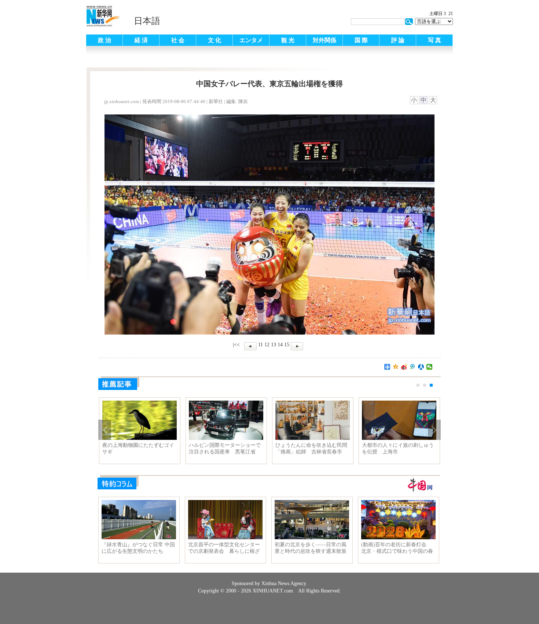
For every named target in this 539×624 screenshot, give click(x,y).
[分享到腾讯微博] (413, 367)
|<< (236, 344)
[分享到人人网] (421, 367)
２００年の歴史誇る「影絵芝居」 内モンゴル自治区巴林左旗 (138, 448)
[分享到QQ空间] (396, 367)
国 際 (361, 40)
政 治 (104, 40)
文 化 (214, 40)
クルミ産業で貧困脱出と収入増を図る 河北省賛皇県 (225, 448)
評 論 (397, 40)
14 (280, 344)
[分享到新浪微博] (404, 367)
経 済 (141, 40)
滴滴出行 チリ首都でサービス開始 (398, 448)
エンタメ (251, 40)
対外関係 (324, 40)
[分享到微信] (429, 367)
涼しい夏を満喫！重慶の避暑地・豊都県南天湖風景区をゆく (311, 448)
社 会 (177, 40)
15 (286, 344)
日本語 (147, 21)
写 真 (434, 40)
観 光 (287, 40)
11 (260, 344)
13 (273, 344)
